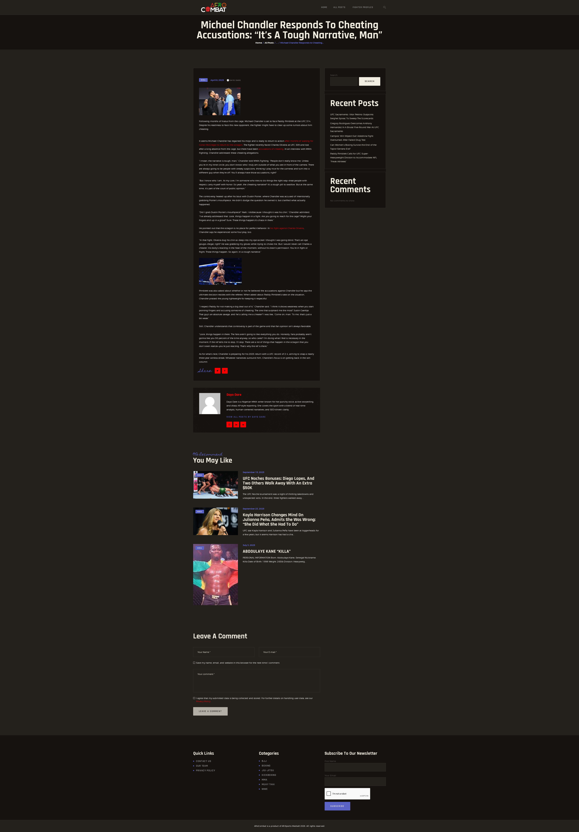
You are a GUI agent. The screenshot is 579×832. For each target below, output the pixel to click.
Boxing (266, 765)
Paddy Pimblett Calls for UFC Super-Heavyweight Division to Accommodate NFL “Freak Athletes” (353, 157)
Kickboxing (269, 775)
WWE (265, 789)
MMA (203, 80)
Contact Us (203, 761)
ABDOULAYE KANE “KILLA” (267, 551)
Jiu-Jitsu (268, 770)
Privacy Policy (203, 701)
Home (258, 42)
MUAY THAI (268, 784)
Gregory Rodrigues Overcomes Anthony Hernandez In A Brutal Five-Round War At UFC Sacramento (354, 127)
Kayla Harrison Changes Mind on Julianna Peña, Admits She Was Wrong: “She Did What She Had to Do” (279, 520)
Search (333, 75)
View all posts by (246, 416)
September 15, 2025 (253, 472)
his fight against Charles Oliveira (287, 228)
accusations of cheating (271, 149)
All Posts (269, 42)
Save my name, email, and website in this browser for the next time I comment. (238, 662)
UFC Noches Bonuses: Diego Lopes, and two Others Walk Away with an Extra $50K (278, 483)
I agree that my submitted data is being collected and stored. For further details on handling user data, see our (254, 700)
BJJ (264, 761)
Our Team (202, 766)
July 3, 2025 (249, 545)
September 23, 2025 (253, 508)
